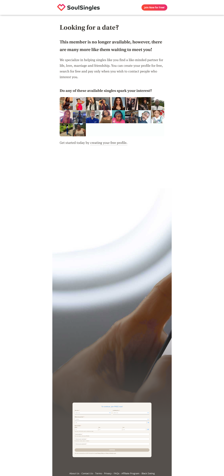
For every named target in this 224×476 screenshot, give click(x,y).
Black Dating (148, 473)
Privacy (107, 473)
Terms (98, 473)
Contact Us (87, 473)
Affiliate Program (130, 473)
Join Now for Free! (154, 7)
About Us (74, 473)
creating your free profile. (108, 142)
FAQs (116, 473)
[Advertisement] (112, 168)
